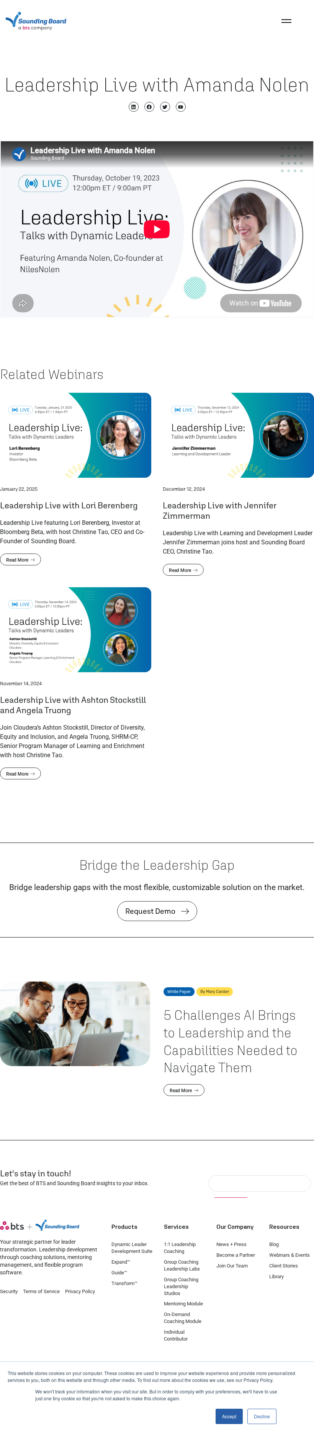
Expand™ (120, 1262)
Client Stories (283, 1266)
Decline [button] (262, 1416)
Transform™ (124, 1283)
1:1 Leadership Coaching (180, 1247)
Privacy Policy (80, 1291)
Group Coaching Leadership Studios (181, 1286)
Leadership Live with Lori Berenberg (69, 505)
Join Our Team (232, 1266)
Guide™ (119, 1273)
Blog (274, 1244)
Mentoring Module (183, 1304)
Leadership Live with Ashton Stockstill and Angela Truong (73, 704)
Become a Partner (235, 1255)
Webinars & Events (289, 1255)
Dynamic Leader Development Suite (131, 1247)
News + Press (231, 1244)
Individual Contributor (176, 1335)
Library (276, 1276)
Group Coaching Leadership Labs (182, 1265)
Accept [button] (229, 1416)
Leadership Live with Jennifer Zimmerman (219, 510)
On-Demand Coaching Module (182, 1318)
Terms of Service (41, 1291)
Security (9, 1291)
